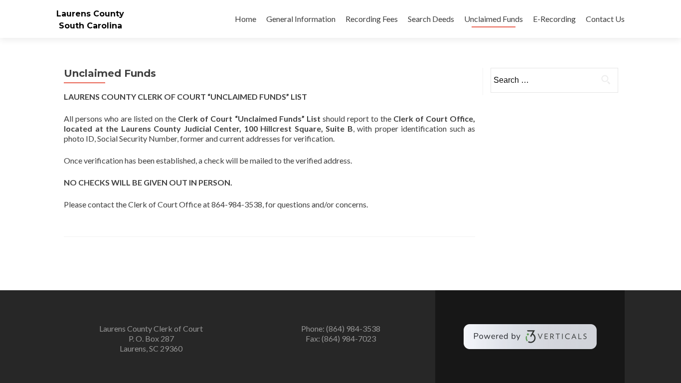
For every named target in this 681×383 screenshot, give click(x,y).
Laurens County (90, 13)
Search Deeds (431, 18)
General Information (301, 18)
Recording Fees (371, 18)
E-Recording (554, 18)
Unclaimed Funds (493, 18)
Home (245, 18)
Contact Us (605, 18)
